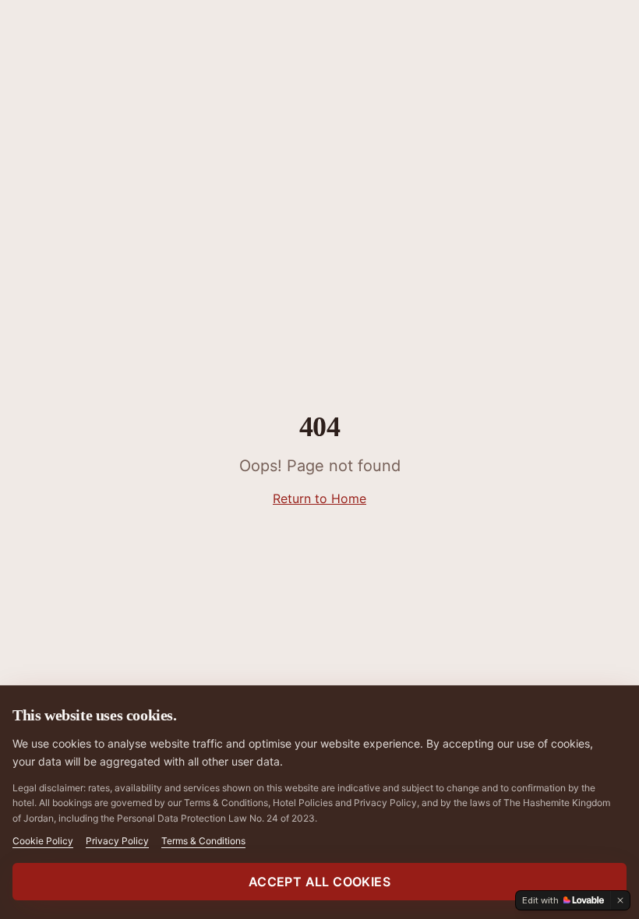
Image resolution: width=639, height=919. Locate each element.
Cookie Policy (42, 841)
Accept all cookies (319, 881)
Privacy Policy (117, 841)
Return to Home (319, 498)
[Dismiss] (620, 900)
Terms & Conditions (203, 841)
